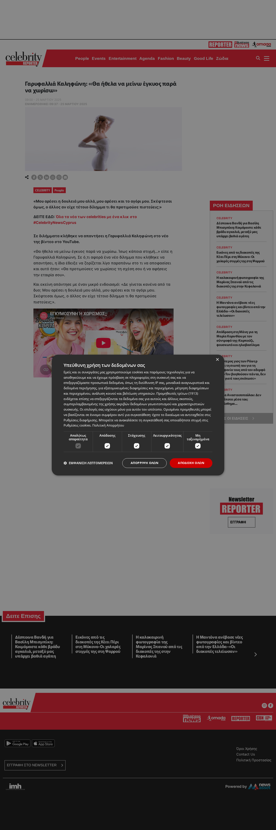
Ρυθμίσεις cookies (77, 425)
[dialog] (138, 415)
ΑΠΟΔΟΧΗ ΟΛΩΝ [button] (191, 463)
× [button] (217, 359)
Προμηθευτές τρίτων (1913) (177, 393)
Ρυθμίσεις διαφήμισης (80, 420)
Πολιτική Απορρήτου (108, 425)
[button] (88, 463)
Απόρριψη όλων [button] (144, 463)
